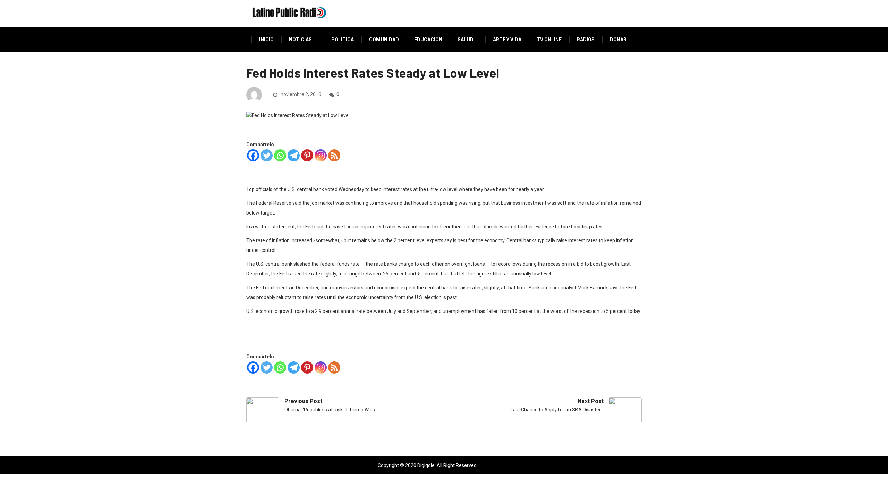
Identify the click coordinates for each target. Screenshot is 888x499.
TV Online (549, 39)
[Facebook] (253, 155)
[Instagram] (321, 155)
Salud (465, 39)
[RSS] (334, 155)
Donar (618, 39)
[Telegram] (294, 155)
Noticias (300, 39)
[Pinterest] (307, 155)
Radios (586, 39)
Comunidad (384, 39)
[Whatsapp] (280, 155)
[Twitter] (267, 155)
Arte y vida (507, 39)
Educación (428, 39)
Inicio (266, 39)
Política (342, 39)
